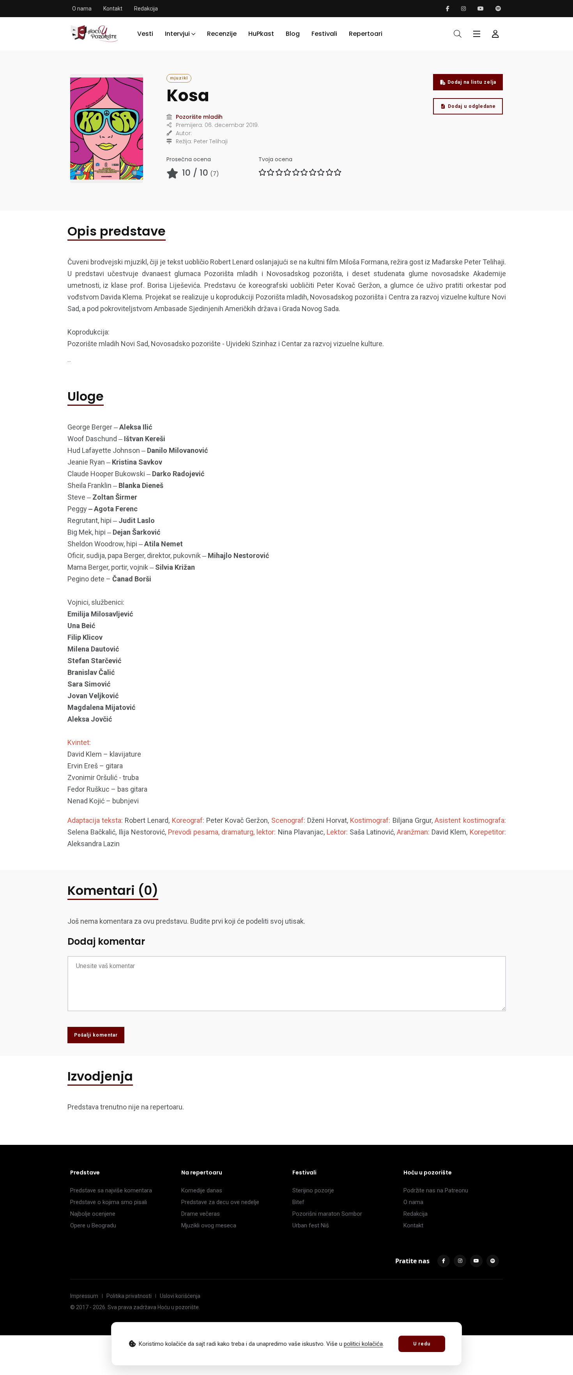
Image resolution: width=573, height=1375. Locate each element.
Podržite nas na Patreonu (435, 1190)
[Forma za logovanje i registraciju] (495, 34)
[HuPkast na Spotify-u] (498, 8)
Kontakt (112, 8)
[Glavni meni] (476, 34)
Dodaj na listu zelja (471, 82)
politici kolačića (363, 1343)
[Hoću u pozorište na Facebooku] (447, 8)
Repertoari (365, 33)
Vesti (145, 33)
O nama (82, 8)
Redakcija (146, 8)
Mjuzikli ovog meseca (208, 1225)
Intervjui (177, 33)
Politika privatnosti (129, 1296)
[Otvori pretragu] (458, 34)
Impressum (84, 1296)
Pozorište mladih (199, 117)
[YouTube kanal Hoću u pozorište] (481, 8)
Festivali (324, 33)
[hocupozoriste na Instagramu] (463, 8)
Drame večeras (200, 1213)
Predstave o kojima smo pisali (108, 1202)
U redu (421, 1344)
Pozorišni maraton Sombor (327, 1213)
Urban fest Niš (310, 1225)
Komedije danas (201, 1190)
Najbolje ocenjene (92, 1213)
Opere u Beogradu (93, 1225)
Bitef (298, 1202)
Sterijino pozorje (313, 1190)
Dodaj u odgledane (472, 106)
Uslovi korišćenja (180, 1296)
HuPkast (261, 33)
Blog (293, 33)
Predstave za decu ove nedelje (220, 1202)
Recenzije (222, 33)
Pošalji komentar (96, 1035)
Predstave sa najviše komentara (111, 1190)
